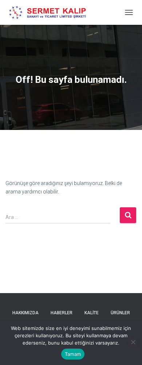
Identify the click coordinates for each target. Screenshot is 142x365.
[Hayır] (133, 342)
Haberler (61, 312)
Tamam (73, 354)
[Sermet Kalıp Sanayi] (50, 12)
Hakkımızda (25, 312)
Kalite (91, 312)
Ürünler (120, 312)
